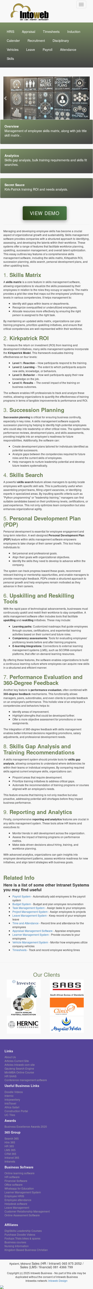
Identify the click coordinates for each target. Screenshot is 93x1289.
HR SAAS (10, 1076)
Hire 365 (10, 1142)
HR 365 (9, 1146)
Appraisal (28, 31)
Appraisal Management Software (32, 931)
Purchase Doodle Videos (20, 1234)
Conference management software (26, 1080)
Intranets (10, 1161)
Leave (30, 49)
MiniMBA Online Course (19, 1072)
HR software (12, 1177)
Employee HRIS (14, 1196)
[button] (5, 97)
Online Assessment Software (22, 1215)
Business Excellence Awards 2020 (26, 1126)
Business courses (15, 1242)
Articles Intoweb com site (20, 1064)
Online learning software (20, 1173)
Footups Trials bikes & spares (22, 1238)
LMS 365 (10, 1150)
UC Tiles (10, 1115)
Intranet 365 (12, 1157)
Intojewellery (12, 1099)
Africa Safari (12, 1107)
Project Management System (30, 911)
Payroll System (21, 896)
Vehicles (13, 49)
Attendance (68, 49)
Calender (13, 40)
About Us (10, 1057)
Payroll (47, 49)
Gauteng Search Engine (19, 1068)
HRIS (10, 31)
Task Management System (28, 908)
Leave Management (17, 1207)
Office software (14, 1184)
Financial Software (16, 1181)
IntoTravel (10, 1103)
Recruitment (36, 40)
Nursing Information (17, 1246)
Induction (73, 31)
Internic (9, 1096)
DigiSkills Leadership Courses (23, 1231)
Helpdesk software (16, 1204)
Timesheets (51, 31)
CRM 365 (10, 1154)
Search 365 (12, 1138)
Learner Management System (30, 934)
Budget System (21, 904)
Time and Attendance (25, 923)
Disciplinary (61, 40)
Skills (10, 58)
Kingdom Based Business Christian (26, 1250)
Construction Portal (16, 1111)
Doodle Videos (14, 1092)
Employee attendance (18, 1200)
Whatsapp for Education (19, 1188)
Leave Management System (29, 915)
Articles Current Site (17, 1061)
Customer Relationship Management (27, 1211)
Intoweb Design (57, 1280)
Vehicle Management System (30, 942)
